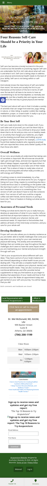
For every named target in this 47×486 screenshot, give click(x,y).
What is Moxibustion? (38, 299)
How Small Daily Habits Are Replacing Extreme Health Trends (24, 390)
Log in (29, 469)
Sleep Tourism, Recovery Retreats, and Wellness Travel (24, 387)
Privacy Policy (32, 462)
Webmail (18, 469)
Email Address (13, 430)
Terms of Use (22, 462)
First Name (12, 438)
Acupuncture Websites (18, 457)
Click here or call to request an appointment (23, 308)
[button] (3, 100)
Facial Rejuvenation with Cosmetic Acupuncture (12, 299)
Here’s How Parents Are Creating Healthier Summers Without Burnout (24, 383)
